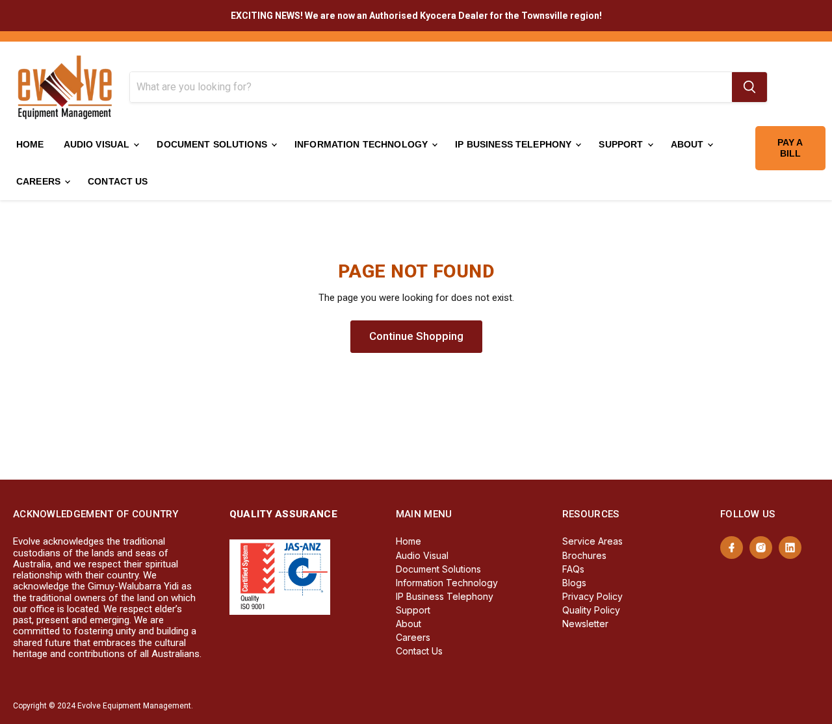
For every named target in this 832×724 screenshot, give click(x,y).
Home (30, 144)
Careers (39, 181)
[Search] (749, 87)
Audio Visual (98, 144)
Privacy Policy (592, 596)
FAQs (573, 569)
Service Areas (592, 541)
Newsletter (585, 623)
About (689, 144)
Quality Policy (591, 609)
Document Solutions (213, 144)
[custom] (731, 547)
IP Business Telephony (514, 144)
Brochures (584, 555)
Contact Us (118, 181)
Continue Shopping (416, 336)
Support (622, 144)
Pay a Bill (790, 148)
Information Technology (362, 144)
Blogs (574, 582)
